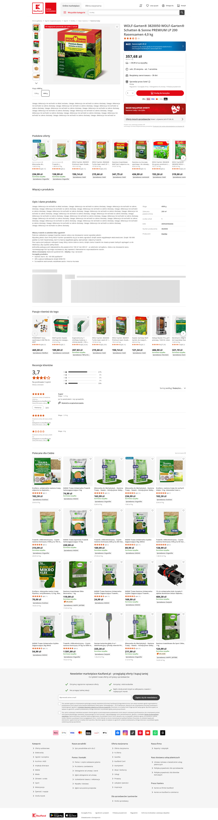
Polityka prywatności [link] (120, 813)
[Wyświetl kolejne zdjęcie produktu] (36, 83)
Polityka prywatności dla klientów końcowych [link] (166, 773)
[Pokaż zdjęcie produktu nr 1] (36, 27)
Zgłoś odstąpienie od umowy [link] (86, 775)
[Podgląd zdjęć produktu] (36, 54)
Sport (37, 783)
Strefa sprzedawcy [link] (121, 801)
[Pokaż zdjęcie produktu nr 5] (36, 60)
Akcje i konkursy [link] (120, 770)
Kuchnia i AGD (40, 761)
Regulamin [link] (134, 813)
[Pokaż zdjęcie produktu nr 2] (36, 35)
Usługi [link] (116, 774)
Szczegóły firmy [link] (86, 813)
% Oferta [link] (117, 753)
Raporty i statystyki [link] (161, 748)
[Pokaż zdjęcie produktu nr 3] (36, 44)
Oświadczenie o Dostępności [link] (90, 817)
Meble (37, 770)
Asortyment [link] (118, 766)
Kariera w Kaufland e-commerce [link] (166, 792)
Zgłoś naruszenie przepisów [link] (85, 788)
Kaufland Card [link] (119, 761)
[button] (83, 372)
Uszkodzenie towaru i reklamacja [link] (87, 779)
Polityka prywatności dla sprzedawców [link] (168, 768)
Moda (37, 774)
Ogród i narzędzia (42, 757)
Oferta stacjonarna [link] (121, 748)
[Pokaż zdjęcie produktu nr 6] (36, 68)
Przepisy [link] (117, 778)
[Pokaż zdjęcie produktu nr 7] (36, 76)
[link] (93, 6)
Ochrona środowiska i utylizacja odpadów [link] (155, 813)
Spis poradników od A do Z (85, 748)
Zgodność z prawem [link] (102, 813)
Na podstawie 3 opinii (41, 382)
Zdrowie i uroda (41, 778)
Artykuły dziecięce (42, 766)
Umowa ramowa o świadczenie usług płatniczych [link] (168, 763)
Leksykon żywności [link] (121, 783)
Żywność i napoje (41, 791)
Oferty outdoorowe (42, 748)
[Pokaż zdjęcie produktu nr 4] (36, 52)
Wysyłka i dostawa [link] (82, 784)
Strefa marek (40, 796)
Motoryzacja (39, 787)
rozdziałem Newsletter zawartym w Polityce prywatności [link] (94, 707)
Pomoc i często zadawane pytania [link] (87, 762)
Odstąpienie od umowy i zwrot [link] (86, 771)
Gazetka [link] (117, 757)
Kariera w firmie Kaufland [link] (163, 788)
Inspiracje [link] (118, 787)
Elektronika (39, 753)
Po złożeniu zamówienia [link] (84, 766)
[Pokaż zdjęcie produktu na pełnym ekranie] (81, 54)
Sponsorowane (36, 162)
